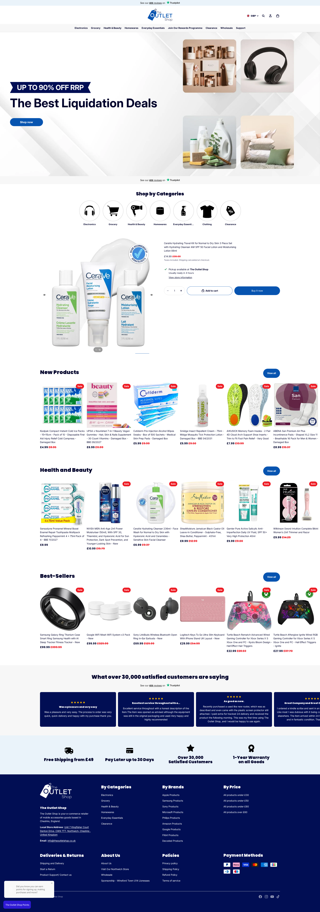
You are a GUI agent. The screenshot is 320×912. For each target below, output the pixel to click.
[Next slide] (152, 295)
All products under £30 (236, 795)
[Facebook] (260, 897)
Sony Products (170, 806)
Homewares (107, 812)
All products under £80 (236, 806)
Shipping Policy (170, 869)
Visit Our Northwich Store (115, 869)
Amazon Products (172, 823)
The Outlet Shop (55, 896)
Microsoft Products (172, 812)
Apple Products (170, 795)
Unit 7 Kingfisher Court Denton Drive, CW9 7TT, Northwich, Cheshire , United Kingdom (65, 831)
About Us (106, 863)
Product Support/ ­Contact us (56, 874)
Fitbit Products (170, 835)
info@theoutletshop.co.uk (62, 840)
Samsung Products (172, 800)
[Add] (80, 423)
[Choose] (80, 626)
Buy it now (257, 290)
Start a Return (47, 869)
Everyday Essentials (112, 818)
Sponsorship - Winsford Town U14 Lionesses (125, 880)
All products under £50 (236, 800)
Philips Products (171, 818)
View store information (180, 277)
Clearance (106, 823)
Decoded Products (172, 840)
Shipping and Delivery (52, 863)
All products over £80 (235, 812)
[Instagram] (266, 897)
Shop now (26, 122)
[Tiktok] (278, 897)
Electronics (107, 795)
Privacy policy (170, 863)
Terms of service (171, 880)
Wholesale (106, 874)
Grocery (105, 800)
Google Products (171, 829)
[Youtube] (272, 897)
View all (271, 373)
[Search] (263, 15)
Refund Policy (169, 874)
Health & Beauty (110, 806)
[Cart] (277, 15)
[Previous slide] (43, 295)
